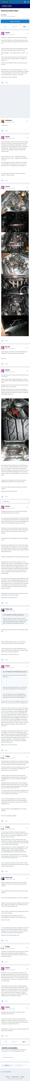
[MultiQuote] (2, 82)
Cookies (22, 1076)
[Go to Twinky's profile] (2, 757)
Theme (8, 1076)
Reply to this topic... (9, 1057)
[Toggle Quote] (3, 614)
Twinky (7, 756)
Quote (6, 82)
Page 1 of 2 (15, 26)
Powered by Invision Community (15, 1078)
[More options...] (27, 33)
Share (7, 1065)
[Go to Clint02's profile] (2, 33)
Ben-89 (7, 347)
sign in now (9, 1051)
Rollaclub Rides (11, 16)
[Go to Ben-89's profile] (2, 347)
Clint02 (4, 14)
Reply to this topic (15, 21)
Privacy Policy (15, 1076)
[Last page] (28, 27)
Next (24, 26)
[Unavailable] (15, 201)
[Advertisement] (15, 101)
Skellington (8, 120)
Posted (10, 34)
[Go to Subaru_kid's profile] (2, 610)
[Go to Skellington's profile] (2, 121)
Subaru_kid (8, 609)
